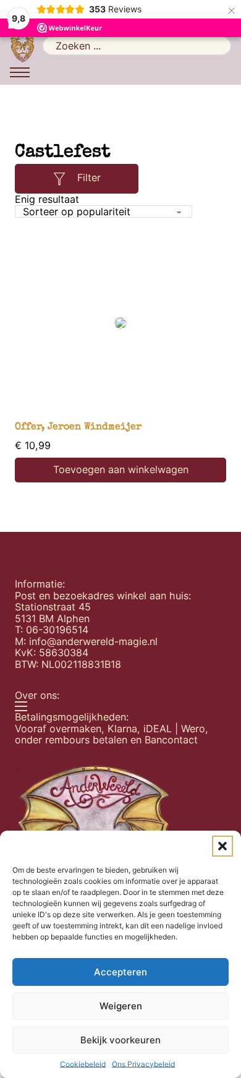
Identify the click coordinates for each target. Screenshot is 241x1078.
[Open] (59, 179)
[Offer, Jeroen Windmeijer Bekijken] (120, 323)
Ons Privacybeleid (143, 1064)
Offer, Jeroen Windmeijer (78, 427)
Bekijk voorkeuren (120, 1040)
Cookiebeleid (83, 1064)
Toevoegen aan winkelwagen (120, 469)
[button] (222, 846)
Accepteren (120, 972)
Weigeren (120, 1006)
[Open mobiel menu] (20, 72)
